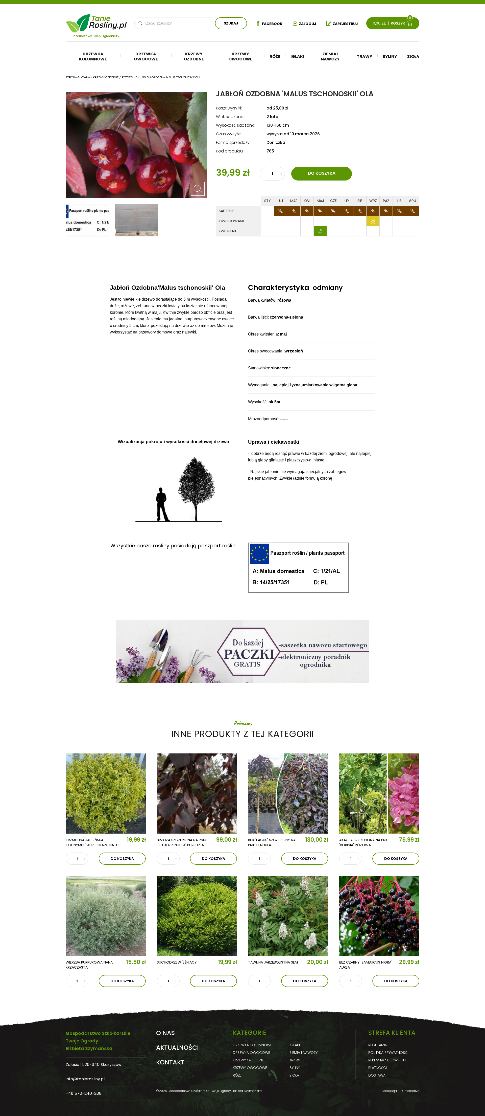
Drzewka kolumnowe (93, 56)
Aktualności (177, 1047)
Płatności (377, 1067)
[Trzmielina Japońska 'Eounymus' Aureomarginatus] (106, 793)
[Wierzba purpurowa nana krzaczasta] (106, 916)
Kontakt (170, 1062)
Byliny (389, 56)
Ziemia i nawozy (330, 56)
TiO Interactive (408, 1091)
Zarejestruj (345, 23)
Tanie (108, 20)
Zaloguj (307, 23)
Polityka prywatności (388, 1052)
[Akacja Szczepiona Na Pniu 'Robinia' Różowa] (379, 793)
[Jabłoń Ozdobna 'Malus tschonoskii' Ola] (198, 189)
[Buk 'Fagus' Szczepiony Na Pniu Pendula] (288, 793)
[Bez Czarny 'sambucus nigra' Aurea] (379, 916)
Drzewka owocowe (146, 56)
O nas (165, 1033)
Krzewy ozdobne (194, 56)
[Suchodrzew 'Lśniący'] (197, 916)
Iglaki (297, 56)
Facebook (272, 23)
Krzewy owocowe (240, 56)
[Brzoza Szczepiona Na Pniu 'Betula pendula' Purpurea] (197, 793)
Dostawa (376, 1075)
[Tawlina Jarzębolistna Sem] (288, 916)
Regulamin (377, 1044)
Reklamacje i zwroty (387, 1060)
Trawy (364, 56)
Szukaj (231, 23)
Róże (275, 56)
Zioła (413, 56)
